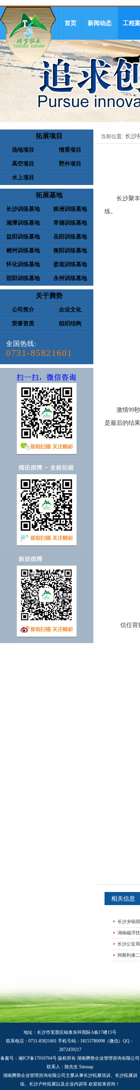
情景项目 (70, 150)
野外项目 (70, 164)
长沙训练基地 (23, 209)
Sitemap (86, 1066)
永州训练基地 (70, 278)
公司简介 (23, 310)
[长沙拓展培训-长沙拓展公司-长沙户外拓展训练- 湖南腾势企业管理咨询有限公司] (28, 36)
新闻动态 (100, 23)
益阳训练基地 (23, 237)
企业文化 (70, 310)
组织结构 (70, 323)
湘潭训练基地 (23, 223)
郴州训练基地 (23, 250)
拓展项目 (49, 136)
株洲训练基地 (70, 209)
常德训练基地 (70, 223)
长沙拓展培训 (97, 1075)
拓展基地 (49, 195)
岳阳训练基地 (70, 237)
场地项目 (23, 150)
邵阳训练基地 (23, 278)
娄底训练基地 (70, 264)
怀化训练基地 (23, 264)
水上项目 (23, 177)
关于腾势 (49, 295)
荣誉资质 (23, 323)
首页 (71, 23)
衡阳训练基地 (70, 250)
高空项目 (23, 164)
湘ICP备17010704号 (37, 1058)
